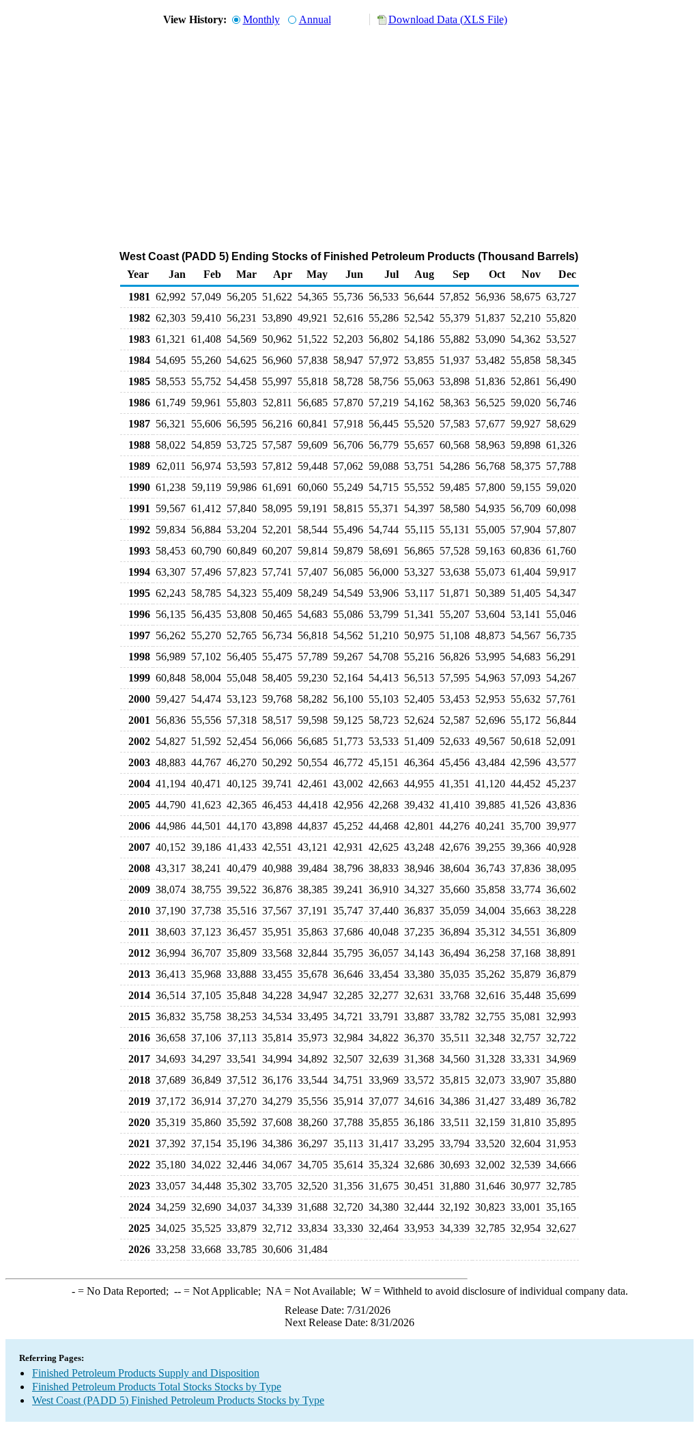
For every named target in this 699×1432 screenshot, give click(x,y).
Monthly (261, 19)
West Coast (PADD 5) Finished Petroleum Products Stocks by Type (178, 1400)
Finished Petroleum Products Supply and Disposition (145, 1373)
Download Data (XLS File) (447, 19)
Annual (315, 19)
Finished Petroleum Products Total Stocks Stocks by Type (156, 1386)
